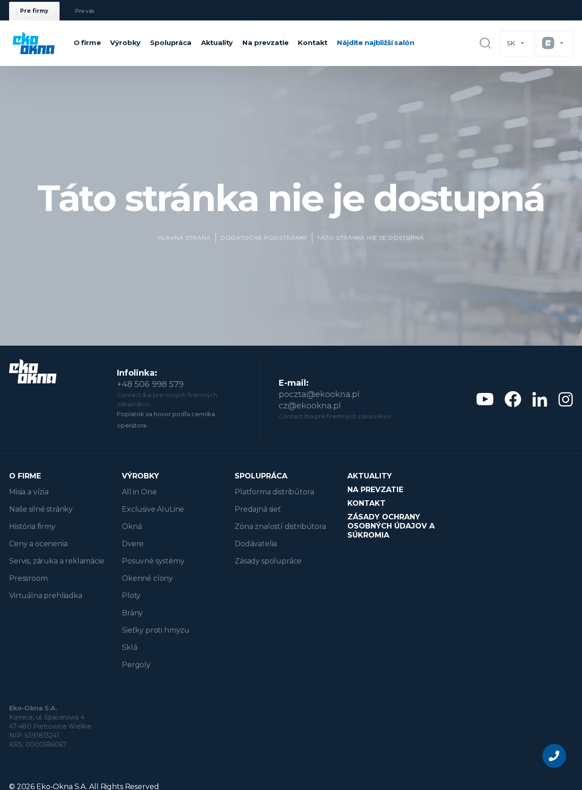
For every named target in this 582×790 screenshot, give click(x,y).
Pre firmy (34, 11)
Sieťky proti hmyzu (156, 630)
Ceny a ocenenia (38, 543)
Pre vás (84, 11)
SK (511, 43)
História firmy (32, 526)
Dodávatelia (256, 543)
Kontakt (312, 42)
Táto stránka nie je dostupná (370, 237)
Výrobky (125, 42)
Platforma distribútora (274, 492)
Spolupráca (170, 42)
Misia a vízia (29, 492)
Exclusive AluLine (153, 509)
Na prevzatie (265, 42)
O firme (87, 42)
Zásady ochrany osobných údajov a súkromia (391, 526)
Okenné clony (147, 578)
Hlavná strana (184, 237)
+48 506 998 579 (150, 384)
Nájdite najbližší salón (375, 42)
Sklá (129, 647)
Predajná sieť (258, 509)
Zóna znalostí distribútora (280, 526)
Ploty (131, 595)
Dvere (133, 543)
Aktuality (217, 42)
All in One (139, 492)
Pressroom (28, 578)
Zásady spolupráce (268, 561)
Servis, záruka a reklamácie (57, 561)
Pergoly (136, 664)
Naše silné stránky (41, 509)
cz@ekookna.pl (310, 406)
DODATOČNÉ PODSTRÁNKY (264, 237)
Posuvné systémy (153, 561)
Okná (131, 526)
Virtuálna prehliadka (45, 595)
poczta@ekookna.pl (319, 394)
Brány (132, 613)
